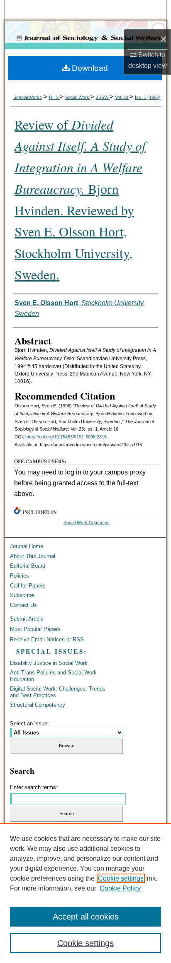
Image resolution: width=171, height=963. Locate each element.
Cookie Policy (120, 888)
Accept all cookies (86, 916)
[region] (85, 893)
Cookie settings (121, 878)
